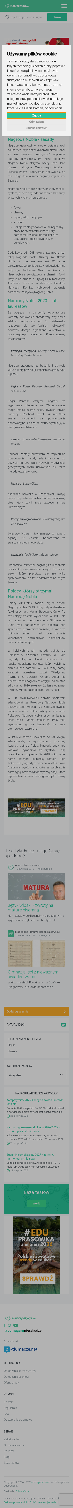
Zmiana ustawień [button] (36, 128)
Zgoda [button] (36, 115)
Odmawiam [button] (36, 121)
